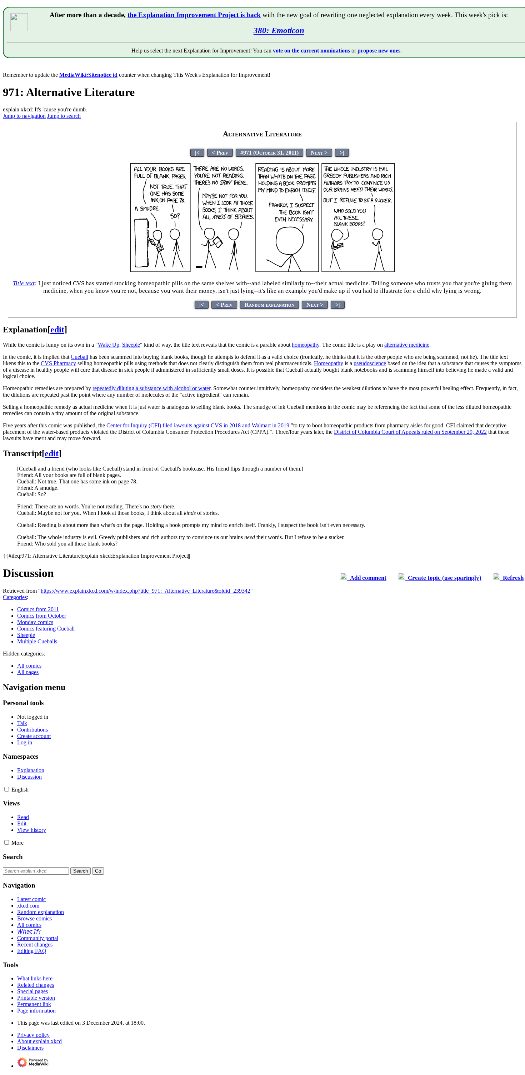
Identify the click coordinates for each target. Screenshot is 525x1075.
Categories (15, 597)
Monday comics (35, 622)
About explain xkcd (39, 1041)
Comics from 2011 (38, 609)
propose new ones (379, 50)
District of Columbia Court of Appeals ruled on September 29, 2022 (410, 432)
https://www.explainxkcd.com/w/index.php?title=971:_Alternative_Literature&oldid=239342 (145, 591)
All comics (29, 666)
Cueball (79, 357)
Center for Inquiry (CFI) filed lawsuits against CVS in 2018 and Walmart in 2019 (197, 425)
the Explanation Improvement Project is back (194, 15)
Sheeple (26, 635)
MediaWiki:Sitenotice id (88, 75)
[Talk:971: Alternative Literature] (343, 577)
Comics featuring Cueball (46, 629)
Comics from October (41, 616)
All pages (28, 672)
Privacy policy (33, 1035)
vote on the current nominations (311, 50)
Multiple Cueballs (37, 641)
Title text (24, 283)
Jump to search (64, 116)
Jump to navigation (24, 116)
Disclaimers (30, 1048)
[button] (6, 789)
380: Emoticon (279, 30)
